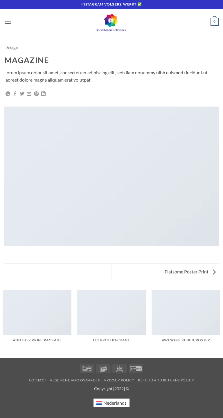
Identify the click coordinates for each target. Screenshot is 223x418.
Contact (37, 380)
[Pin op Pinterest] (36, 94)
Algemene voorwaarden (75, 380)
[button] (7, 22)
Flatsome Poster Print (187, 271)
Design (11, 47)
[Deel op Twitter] (22, 94)
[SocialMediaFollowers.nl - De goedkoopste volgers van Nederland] (111, 22)
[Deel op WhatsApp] (8, 94)
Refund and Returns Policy (166, 380)
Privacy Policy (119, 380)
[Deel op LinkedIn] (43, 94)
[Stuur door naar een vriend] (29, 94)
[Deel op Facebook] (15, 94)
